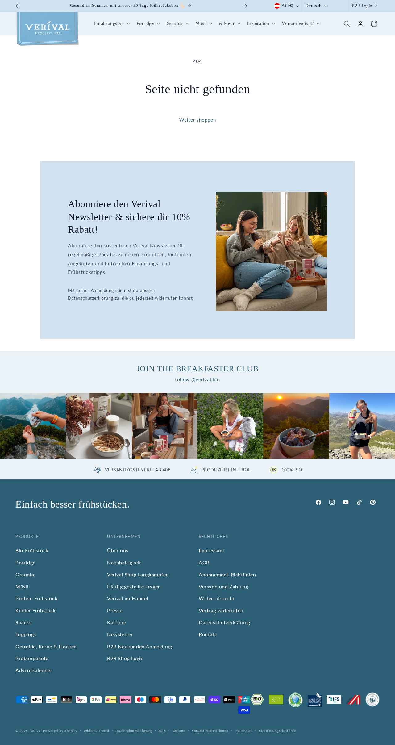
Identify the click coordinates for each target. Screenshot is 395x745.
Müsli (21, 586)
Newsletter (120, 634)
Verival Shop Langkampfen (138, 574)
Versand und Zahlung (223, 586)
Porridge (25, 562)
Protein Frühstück (36, 598)
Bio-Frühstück (31, 550)
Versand (178, 731)
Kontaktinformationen (209, 731)
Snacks (23, 622)
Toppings (25, 634)
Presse (115, 610)
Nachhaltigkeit (124, 562)
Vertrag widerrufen (221, 610)
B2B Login (362, 5)
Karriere (116, 622)
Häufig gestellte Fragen (134, 586)
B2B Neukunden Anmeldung (139, 646)
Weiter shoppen (197, 120)
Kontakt (208, 634)
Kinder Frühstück (35, 610)
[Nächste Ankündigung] (245, 6)
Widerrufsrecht (217, 598)
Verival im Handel (127, 598)
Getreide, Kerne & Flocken (46, 646)
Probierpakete (31, 658)
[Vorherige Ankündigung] (17, 6)
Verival (36, 731)
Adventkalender (33, 670)
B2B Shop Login (125, 658)
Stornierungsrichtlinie (277, 731)
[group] (33, 426)
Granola (24, 574)
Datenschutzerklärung (224, 622)
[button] (110, 23)
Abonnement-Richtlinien (227, 574)
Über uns (117, 550)
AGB (204, 562)
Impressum (211, 550)
